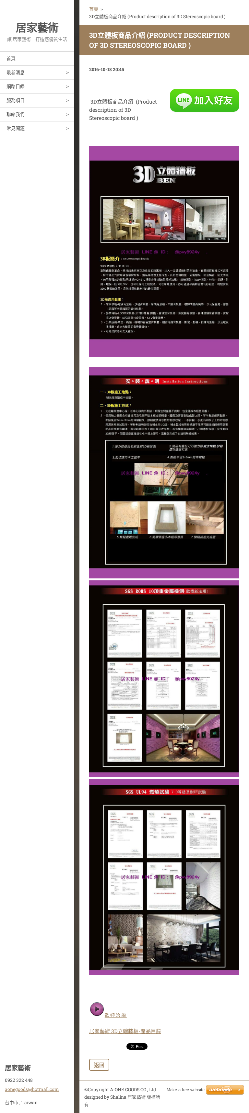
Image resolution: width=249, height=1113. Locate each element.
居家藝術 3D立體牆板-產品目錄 (125, 1031)
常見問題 (15, 128)
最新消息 (15, 72)
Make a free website (186, 1089)
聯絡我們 (15, 114)
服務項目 (15, 100)
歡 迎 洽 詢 (116, 1015)
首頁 (11, 58)
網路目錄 (15, 86)
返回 (99, 1064)
